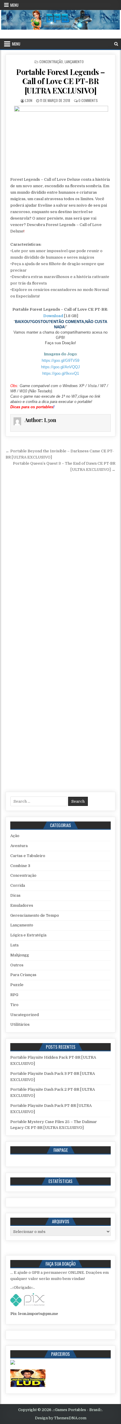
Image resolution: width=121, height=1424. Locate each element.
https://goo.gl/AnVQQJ (60, 367)
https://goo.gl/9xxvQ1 (60, 373)
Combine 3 (20, 866)
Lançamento (74, 61)
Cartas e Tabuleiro (27, 856)
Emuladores (21, 905)
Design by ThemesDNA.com (60, 1418)
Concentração (51, 61)
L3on (28, 100)
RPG (14, 995)
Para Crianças (23, 975)
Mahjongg (19, 955)
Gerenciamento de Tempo (34, 915)
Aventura (19, 846)
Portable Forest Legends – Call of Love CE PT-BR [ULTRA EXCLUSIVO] (60, 81)
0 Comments (88, 100)
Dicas (15, 895)
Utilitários (20, 1024)
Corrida (17, 885)
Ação (14, 836)
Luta (14, 945)
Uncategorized (24, 1015)
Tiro (14, 1005)
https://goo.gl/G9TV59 (60, 360)
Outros (16, 965)
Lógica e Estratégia (28, 935)
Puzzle (16, 985)
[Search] (116, 44)
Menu (14, 5)
